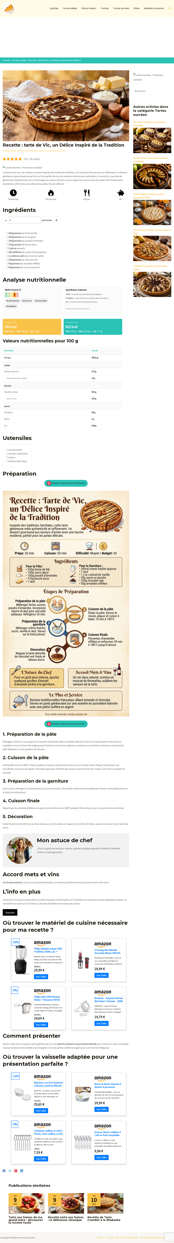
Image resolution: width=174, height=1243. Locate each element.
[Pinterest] (15, 1170)
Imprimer (10, 912)
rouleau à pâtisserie (18, 453)
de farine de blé (23, 233)
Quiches (54, 8)
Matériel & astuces (154, 8)
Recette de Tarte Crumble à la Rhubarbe (103, 1219)
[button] (170, 8)
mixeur (12, 457)
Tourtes (104, 8)
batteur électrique (18, 461)
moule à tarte (15, 449)
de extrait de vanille (26, 255)
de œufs (17, 248)
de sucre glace (22, 236)
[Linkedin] (21, 1170)
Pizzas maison (88, 8)
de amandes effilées (24, 263)
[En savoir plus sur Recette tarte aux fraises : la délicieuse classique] (66, 1203)
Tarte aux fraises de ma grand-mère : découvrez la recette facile (26, 1220)
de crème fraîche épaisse (27, 252)
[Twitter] (10, 1170)
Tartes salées (70, 8)
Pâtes (136, 8)
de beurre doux (23, 244)
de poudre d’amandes (26, 240)
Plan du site (113, 1237)
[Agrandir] (125, 494)
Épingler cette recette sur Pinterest (68, 483)
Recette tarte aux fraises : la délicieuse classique (66, 1219)
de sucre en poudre (24, 267)
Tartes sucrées (121, 8)
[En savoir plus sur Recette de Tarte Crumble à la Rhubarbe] (105, 1203)
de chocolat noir (23, 259)
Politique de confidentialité (153, 1237)
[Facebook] (4, 1170)
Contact (101, 1237)
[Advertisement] (87, 37)
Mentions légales (129, 1237)
